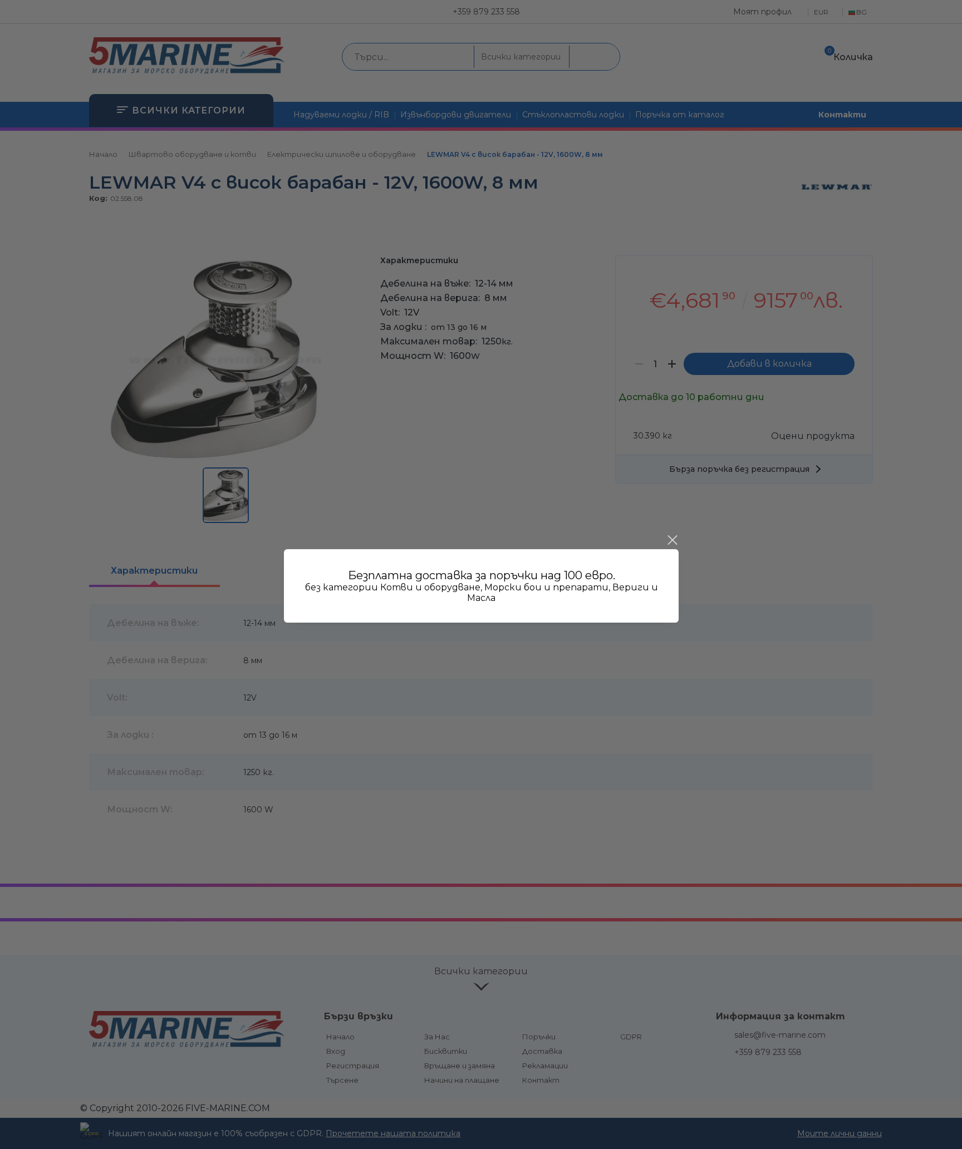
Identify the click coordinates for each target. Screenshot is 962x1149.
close (672, 540)
